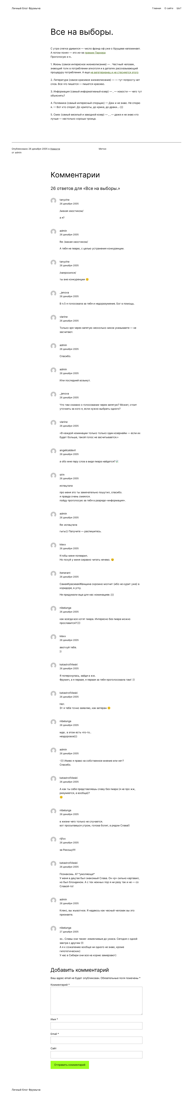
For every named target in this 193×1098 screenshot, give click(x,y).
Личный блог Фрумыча (26, 8)
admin (63, 230)
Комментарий (60, 984)
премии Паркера (95, 52)
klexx (63, 544)
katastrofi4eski (69, 664)
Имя (54, 1019)
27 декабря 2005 (69, 931)
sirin (62, 474)
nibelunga (65, 607)
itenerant (65, 572)
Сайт (54, 1048)
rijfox (63, 838)
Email (55, 1033)
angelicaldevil (68, 450)
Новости (55, 148)
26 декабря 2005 (69, 203)
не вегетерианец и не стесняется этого (114, 72)
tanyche (64, 199)
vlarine (64, 316)
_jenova (64, 292)
